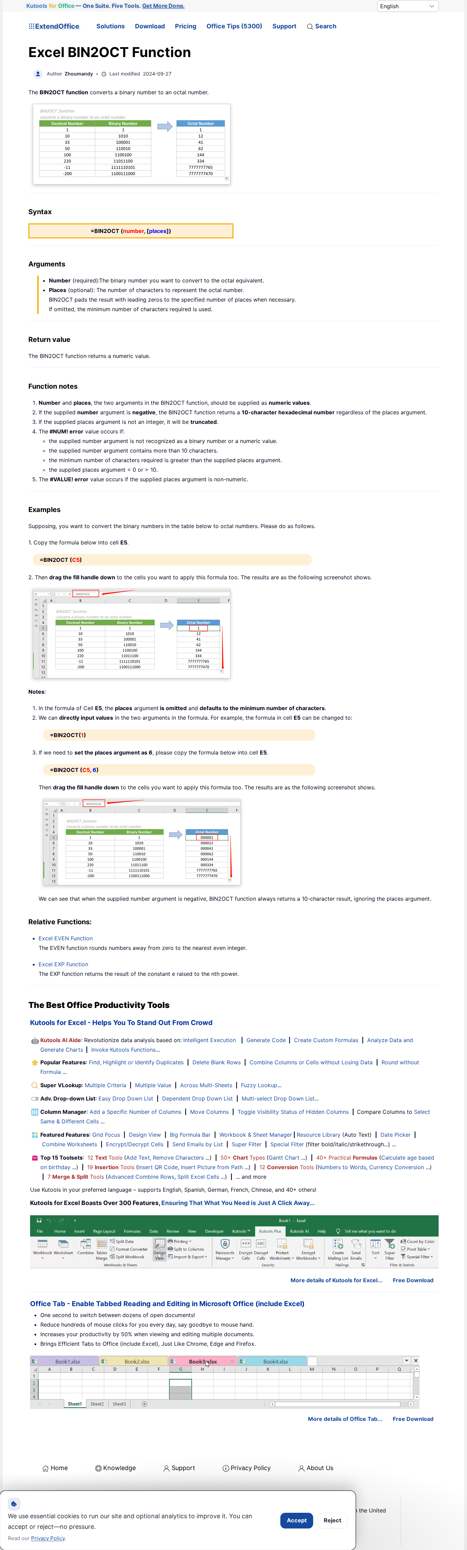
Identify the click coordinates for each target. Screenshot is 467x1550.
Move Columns (209, 1111)
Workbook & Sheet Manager (255, 1134)
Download (150, 26)
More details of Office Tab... (345, 1418)
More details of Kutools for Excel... (337, 1280)
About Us (320, 1467)
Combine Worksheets (69, 1144)
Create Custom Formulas (326, 1040)
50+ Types (243, 1157)
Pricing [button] (185, 26)
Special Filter (287, 1144)
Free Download (413, 1280)
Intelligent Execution (209, 1040)
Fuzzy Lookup (259, 1085)
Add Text (138, 1157)
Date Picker (396, 1134)
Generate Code (266, 1040)
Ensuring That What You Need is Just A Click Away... (238, 1202)
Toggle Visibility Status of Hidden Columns (293, 1111)
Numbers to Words (342, 1167)
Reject (332, 1520)
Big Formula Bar (190, 1134)
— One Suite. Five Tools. (105, 5)
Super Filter (247, 1144)
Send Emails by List (197, 1144)
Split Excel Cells (198, 1176)
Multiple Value (154, 1085)
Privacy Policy (251, 1467)
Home (59, 1467)
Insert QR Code (158, 1167)
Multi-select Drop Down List (278, 1098)
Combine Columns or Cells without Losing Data (311, 1062)
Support (284, 26)
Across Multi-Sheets (206, 1085)
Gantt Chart (284, 1157)
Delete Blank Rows (216, 1062)
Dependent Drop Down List (197, 1098)
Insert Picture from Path (212, 1167)
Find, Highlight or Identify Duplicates (136, 1062)
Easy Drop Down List (125, 1098)
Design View (145, 1134)
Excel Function (66, 938)
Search (325, 26)
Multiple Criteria (105, 1085)
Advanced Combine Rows (141, 1176)
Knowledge (119, 1467)
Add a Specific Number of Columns (135, 1111)
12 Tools (105, 1157)
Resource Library (319, 1134)
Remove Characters (178, 1157)
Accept (297, 1520)
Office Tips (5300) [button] (234, 26)
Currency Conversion (396, 1167)
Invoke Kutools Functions (123, 1049)
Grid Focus (106, 1134)
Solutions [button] (110, 26)
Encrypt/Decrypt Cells (134, 1144)
